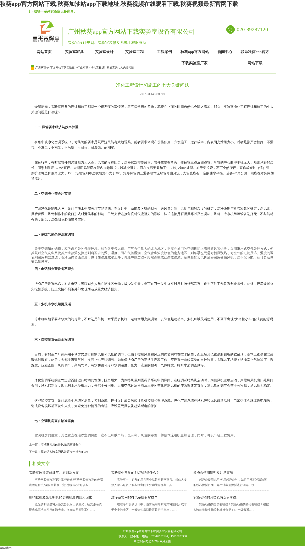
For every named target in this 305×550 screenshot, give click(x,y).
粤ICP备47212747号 (146, 541)
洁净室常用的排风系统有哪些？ (61, 444)
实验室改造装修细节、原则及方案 (54, 472)
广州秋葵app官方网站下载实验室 (54, 67)
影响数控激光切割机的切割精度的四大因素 (60, 497)
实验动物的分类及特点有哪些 (215, 497)
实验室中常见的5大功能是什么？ (135, 472)
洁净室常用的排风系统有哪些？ (134, 497)
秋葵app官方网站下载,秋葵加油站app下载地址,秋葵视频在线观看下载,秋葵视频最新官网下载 (119, 4)
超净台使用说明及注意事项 (213, 472)
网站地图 (165, 541)
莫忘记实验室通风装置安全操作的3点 (65, 451)
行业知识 (82, 67)
